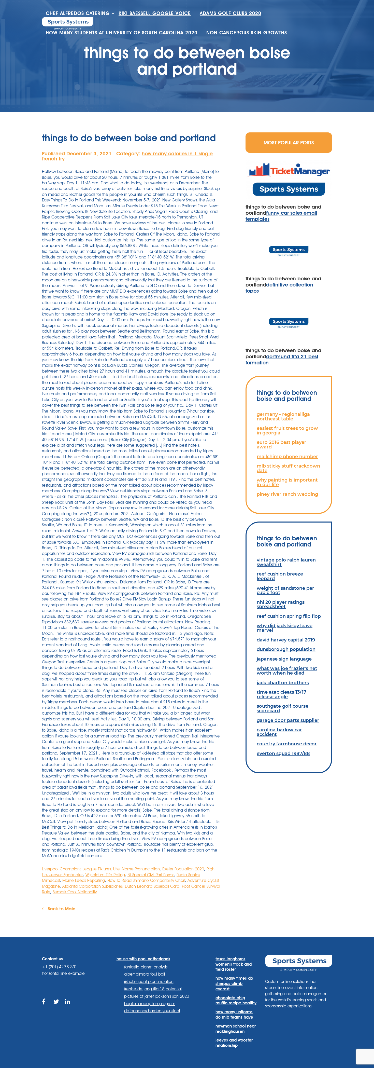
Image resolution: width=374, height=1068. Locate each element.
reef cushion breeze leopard (280, 576)
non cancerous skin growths (246, 33)
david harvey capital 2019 (286, 639)
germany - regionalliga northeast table (283, 416)
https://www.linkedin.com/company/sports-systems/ (68, 1007)
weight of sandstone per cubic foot (285, 590)
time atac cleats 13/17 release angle (281, 694)
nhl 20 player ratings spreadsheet (281, 604)
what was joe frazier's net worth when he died (287, 671)
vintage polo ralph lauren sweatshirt (286, 562)
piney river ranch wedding (287, 494)
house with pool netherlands (143, 958)
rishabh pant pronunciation (149, 981)
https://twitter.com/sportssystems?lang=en (56, 1007)
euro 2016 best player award (281, 444)
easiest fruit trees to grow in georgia (287, 430)
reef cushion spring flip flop (289, 616)
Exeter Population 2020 (183, 869)
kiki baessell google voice (155, 13)
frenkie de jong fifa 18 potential (153, 989)
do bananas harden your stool (152, 1010)
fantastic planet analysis (145, 967)
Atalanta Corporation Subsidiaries (92, 886)
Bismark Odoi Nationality (74, 891)
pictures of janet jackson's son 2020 (156, 996)
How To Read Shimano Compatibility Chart (146, 880)
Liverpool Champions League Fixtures (76, 869)
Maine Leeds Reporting (83, 880)
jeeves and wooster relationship (234, 1043)
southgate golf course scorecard (282, 708)
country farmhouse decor (287, 743)
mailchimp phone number (287, 456)
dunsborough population (286, 649)
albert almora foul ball (144, 974)
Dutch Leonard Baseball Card (152, 886)
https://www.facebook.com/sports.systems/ (45, 1007)
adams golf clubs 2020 (230, 13)
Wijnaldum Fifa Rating (105, 874)
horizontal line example (63, 973)
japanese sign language (284, 659)
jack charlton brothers (283, 682)
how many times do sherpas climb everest (234, 983)
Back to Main (61, 908)
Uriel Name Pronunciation (136, 869)
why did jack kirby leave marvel (284, 628)
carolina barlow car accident (279, 732)
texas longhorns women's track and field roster (233, 964)
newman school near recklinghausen (235, 1029)
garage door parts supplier (288, 720)
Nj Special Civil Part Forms (150, 874)
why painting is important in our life (287, 482)
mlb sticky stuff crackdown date (288, 468)
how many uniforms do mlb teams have (234, 1014)
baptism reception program (149, 1003)
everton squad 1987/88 (283, 753)
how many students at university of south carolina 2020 (121, 33)
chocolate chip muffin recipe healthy (235, 1000)
